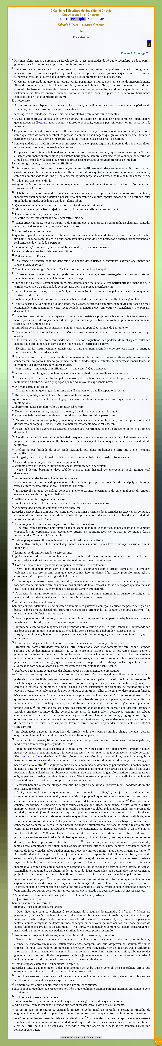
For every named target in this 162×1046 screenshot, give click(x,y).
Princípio (78, 19)
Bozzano (41, 122)
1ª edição (84, 1037)
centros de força (31, 756)
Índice (63, 19)
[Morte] (149, 46)
